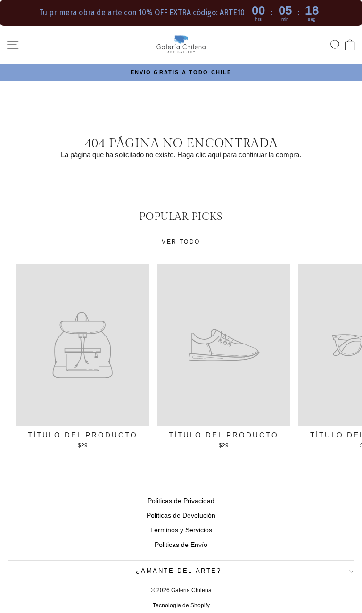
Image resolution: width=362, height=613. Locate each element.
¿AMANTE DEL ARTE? (178, 570)
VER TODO (181, 241)
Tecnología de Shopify (181, 605)
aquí (214, 155)
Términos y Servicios (181, 530)
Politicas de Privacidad (181, 500)
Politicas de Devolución (181, 515)
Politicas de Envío (181, 544)
